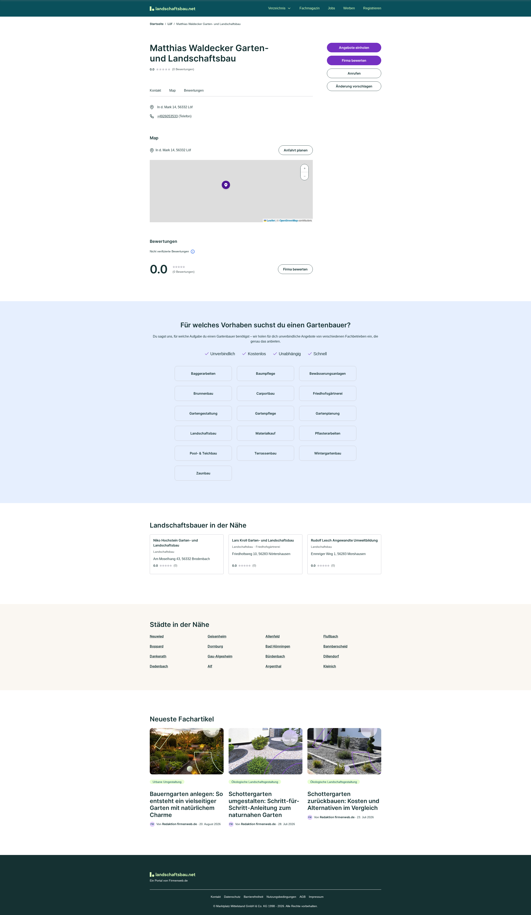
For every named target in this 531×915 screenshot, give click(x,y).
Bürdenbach (275, 656)
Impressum (316, 896)
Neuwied (157, 636)
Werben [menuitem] (349, 8)
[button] (225, 185)
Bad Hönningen (278, 646)
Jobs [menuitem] (331, 8)
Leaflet (270, 220)
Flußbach (330, 636)
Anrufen (354, 73)
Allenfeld (273, 636)
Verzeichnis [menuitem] (276, 8)
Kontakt (216, 896)
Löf (170, 24)
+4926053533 (167, 116)
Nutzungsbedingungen (281, 896)
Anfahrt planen (296, 150)
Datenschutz (232, 896)
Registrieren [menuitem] (372, 8)
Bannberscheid (335, 646)
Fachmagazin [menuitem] (310, 8)
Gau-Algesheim (220, 656)
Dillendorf (331, 656)
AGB (303, 896)
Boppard (156, 646)
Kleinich (329, 666)
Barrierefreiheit (253, 896)
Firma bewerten (295, 269)
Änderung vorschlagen (354, 86)
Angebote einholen (354, 47)
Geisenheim (217, 636)
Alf (210, 666)
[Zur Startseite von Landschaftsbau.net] (172, 8)
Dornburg (215, 646)
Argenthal (273, 666)
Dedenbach (159, 666)
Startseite (156, 24)
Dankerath (158, 656)
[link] (187, 554)
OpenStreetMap (288, 220)
